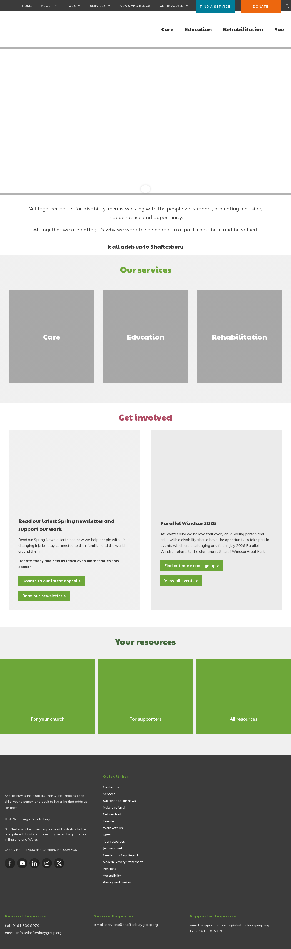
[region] (145, 121)
